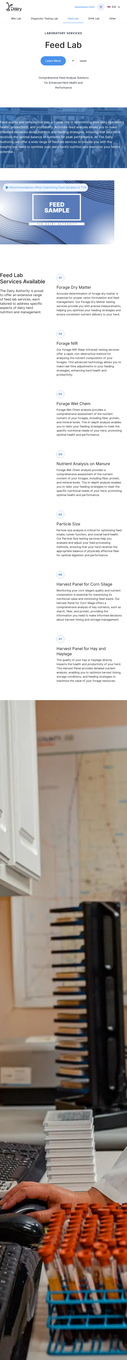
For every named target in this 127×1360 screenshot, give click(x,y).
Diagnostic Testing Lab (44, 18)
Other (112, 18)
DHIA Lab (93, 18)
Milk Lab (16, 18)
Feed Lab (73, 18)
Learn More (53, 60)
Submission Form (84, 6)
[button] (101, 7)
